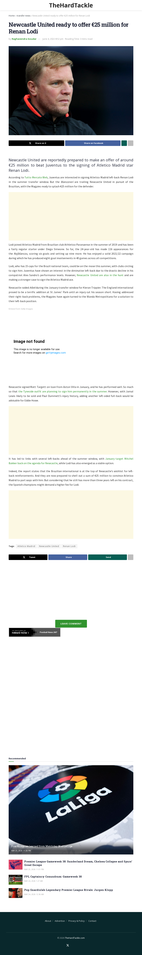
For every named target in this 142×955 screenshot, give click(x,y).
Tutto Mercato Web (36, 177)
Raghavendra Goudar (24, 38)
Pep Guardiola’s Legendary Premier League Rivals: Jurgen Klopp (68, 890)
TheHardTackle (71, 5)
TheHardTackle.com (75, 937)
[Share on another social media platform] (130, 143)
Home (12, 15)
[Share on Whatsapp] (124, 143)
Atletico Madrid (26, 546)
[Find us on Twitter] (67, 945)
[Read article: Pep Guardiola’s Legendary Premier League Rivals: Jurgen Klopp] (16, 893)
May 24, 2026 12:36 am (34, 894)
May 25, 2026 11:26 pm (21, 850)
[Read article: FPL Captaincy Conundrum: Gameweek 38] (16, 880)
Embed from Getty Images (21, 309)
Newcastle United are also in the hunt (100, 275)
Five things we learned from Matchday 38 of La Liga (41, 846)
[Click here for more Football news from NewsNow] (23, 632)
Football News (46, 632)
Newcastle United (49, 546)
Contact (92, 920)
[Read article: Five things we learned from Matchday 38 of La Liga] (71, 809)
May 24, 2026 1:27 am (33, 881)
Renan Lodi (69, 546)
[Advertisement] (71, 216)
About (48, 920)
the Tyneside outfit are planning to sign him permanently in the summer (62, 391)
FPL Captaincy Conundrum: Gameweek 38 (53, 876)
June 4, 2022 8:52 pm (53, 38)
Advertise (60, 920)
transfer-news (23, 15)
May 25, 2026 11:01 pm (34, 869)
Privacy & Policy (76, 920)
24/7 (55, 632)
